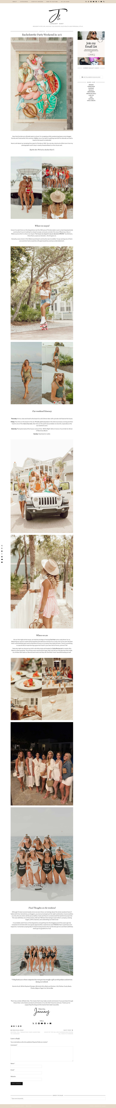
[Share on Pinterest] (18, 1026)
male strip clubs (27, 424)
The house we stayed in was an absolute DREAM (49, 234)
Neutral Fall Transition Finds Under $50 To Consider (25, 1031)
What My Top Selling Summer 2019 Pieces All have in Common (58, 1031)
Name (13, 1063)
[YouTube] (93, 1)
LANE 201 (91, 95)
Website (13, 1076)
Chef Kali (52, 639)
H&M (91, 97)
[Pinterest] (91, 1)
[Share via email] (12, 1026)
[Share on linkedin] (21, 1026)
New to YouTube (52, 1)
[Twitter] (86, 1)
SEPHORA (91, 99)
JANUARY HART (19, 1106)
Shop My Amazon (37, 1)
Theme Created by (97, 1106)
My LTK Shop (65, 1)
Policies (28, 1106)
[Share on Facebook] (14, 1026)
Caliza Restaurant (57, 648)
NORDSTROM (91, 86)
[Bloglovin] (98, 1)
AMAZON (91, 84)
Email (13, 1070)
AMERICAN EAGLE (91, 93)
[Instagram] (88, 1)
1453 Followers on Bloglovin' (91, 77)
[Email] (101, 1)
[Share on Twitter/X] (16, 1026)
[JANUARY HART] (58, 12)
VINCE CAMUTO (91, 100)
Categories (24, 1)
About (15, 1)
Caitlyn (36, 138)
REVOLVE (91, 90)
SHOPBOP (91, 88)
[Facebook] (96, 1)
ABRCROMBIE (91, 91)
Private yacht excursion (42, 422)
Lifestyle (42, 31)
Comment (14, 1045)
